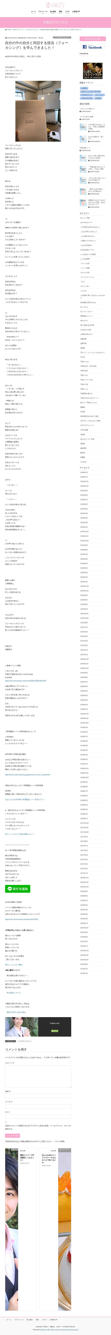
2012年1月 (84, 973)
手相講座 (98, 98)
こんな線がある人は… (88, 236)
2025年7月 (84, 500)
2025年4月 (84, 513)
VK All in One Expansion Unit (69, 1329)
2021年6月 (84, 632)
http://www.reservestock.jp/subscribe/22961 (21, 919)
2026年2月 (84, 472)
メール (8, 1102)
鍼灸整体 (83, 448)
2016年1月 (84, 923)
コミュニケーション (87, 277)
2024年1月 (84, 582)
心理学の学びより (86, 334)
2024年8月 (84, 550)
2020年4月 (84, 695)
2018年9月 (84, 782)
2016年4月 (84, 909)
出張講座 (84, 88)
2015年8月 (84, 937)
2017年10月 (84, 832)
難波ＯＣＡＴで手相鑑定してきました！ (27, 1157)
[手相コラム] (11, 1229)
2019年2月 (84, 759)
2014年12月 (84, 950)
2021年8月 (84, 623)
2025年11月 (84, 481)
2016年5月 (84, 905)
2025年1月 (84, 527)
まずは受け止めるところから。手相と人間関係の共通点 (96, 127)
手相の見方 (84, 371)
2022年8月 (84, 604)
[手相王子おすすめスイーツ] (64, 1229)
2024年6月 (84, 559)
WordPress (43, 1329)
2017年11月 (84, 827)
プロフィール (19, 1320)
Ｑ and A (83, 462)
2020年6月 (84, 686)
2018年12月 (84, 768)
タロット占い (100, 95)
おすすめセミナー (86, 222)
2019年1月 (84, 764)
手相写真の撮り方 (86, 393)
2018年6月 (84, 796)
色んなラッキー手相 (87, 439)
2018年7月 (84, 791)
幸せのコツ (84, 320)
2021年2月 (84, 650)
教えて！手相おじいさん (88, 402)
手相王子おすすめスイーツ (89, 398)
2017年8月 (84, 841)
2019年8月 (84, 732)
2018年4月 (84, 805)
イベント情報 (85, 268)
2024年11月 (84, 536)
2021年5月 (84, 636)
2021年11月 (84, 613)
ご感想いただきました (88, 240)
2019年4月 (84, 750)
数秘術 (82, 407)
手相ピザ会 (84, 384)
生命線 (82, 434)
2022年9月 (84, 600)
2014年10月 (84, 960)
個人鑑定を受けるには (88, 302)
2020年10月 (84, 668)
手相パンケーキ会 (86, 380)
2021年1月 (84, 654)
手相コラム (84, 375)
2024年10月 (84, 541)
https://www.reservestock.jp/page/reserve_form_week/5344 (27, 775)
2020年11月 (84, 664)
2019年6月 (84, 741)
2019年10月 (84, 723)
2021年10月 (84, 618)
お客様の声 (53, 1320)
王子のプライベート (87, 425)
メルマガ (83, 291)
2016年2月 (84, 919)
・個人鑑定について (13, 993)
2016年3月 (84, 914)
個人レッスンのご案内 (13, 965)
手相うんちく (85, 361)
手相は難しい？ (85, 148)
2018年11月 (84, 773)
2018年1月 (84, 818)
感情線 (82, 348)
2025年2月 (84, 522)
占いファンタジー (86, 311)
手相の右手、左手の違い (88, 366)
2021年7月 (84, 627)
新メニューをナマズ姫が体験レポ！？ (20, 834)
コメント (9, 1063)
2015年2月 (84, 941)
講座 (37, 1320)
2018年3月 (84, 809)
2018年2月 (84, 814)
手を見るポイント (87, 95)
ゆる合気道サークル (87, 250)
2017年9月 (84, 837)
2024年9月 (84, 545)
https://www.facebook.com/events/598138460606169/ (25, 681)
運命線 (82, 443)
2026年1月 (84, 477)
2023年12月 (84, 586)
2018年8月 (84, 786)
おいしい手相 (85, 218)
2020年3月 (84, 700)
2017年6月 (84, 850)
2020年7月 (84, 682)
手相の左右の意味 (87, 98)
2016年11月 (84, 882)
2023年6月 (84, 595)
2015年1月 (84, 946)
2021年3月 (84, 645)
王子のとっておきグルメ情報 (90, 421)
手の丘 (82, 357)
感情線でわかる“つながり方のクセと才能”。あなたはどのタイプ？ (97, 202)
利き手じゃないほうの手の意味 (91, 91)
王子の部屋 (84, 430)
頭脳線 (82, 457)
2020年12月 (84, 659)
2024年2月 (84, 577)
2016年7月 (84, 900)
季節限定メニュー (86, 316)
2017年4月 (84, 859)
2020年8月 (84, 677)
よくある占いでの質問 (88, 254)
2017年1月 (84, 873)
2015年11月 (84, 928)
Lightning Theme (55, 1329)
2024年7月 (84, 554)
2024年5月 (84, 563)
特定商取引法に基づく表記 (89, 416)
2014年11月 (84, 955)
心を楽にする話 (85, 330)
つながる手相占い (86, 245)
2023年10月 (84, 591)
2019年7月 (84, 736)
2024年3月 (84, 572)
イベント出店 (85, 263)
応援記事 (83, 339)
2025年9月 (84, 490)
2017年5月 (84, 855)
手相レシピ (84, 389)
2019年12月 (84, 714)
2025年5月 (84, 509)
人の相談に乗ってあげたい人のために (92, 297)
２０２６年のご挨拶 (86, 116)
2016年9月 (84, 891)
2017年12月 (84, 823)
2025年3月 (84, 518)
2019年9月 (84, 727)
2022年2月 (84, 609)
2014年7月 (84, 969)
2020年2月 (84, 705)
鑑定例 (82, 453)
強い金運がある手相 (87, 325)
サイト (7, 1112)
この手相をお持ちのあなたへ (90, 227)
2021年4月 (84, 641)
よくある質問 (85, 259)
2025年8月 (84, 495)
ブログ (44, 1320)
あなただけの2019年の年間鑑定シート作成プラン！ (25, 799)
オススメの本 (85, 272)
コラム (82, 281)
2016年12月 (84, 878)
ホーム (9, 1320)
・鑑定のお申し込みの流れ (15, 1012)
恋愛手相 (83, 343)
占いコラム (84, 307)
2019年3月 (84, 755)
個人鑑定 (30, 1320)
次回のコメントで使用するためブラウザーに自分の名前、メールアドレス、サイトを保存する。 (38, 1127)
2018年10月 (84, 777)
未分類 (82, 412)
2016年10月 (84, 887)
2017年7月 (84, 846)
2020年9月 (84, 673)
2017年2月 (84, 868)
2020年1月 (84, 709)
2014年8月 (84, 964)
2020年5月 (84, 691)
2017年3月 (84, 864)
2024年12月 (84, 531)
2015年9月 (84, 932)
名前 (8, 1091)
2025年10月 (84, 486)
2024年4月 (84, 568)
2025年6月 (84, 504)
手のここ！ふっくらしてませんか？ (92, 352)
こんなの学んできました (62, 37)
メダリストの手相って (87, 109)
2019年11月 (84, 718)
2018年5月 (84, 800)
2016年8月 (84, 896)
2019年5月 (84, 745)
